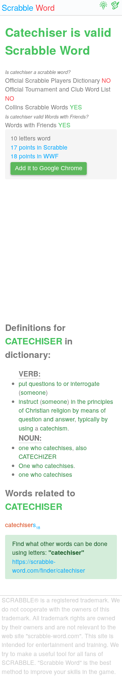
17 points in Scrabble (39, 147)
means (90, 410)
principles (100, 401)
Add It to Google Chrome (48, 168)
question (30, 419)
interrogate (85, 383)
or (66, 383)
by (76, 410)
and (48, 419)
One (24, 465)
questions (42, 383)
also (81, 447)
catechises (57, 447)
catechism (53, 428)
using (26, 428)
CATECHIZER (38, 456)
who (36, 447)
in (73, 401)
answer (65, 419)
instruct (28, 401)
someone (33, 392)
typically (89, 419)
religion (61, 410)
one (24, 447)
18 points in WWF (35, 156)
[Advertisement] (61, 252)
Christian (37, 410)
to (59, 383)
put (23, 383)
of (21, 410)
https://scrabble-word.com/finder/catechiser (48, 565)
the (81, 401)
